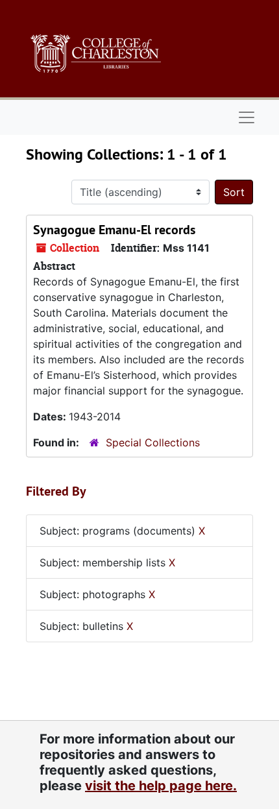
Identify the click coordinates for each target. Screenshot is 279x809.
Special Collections (153, 442)
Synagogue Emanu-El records (114, 229)
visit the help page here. (161, 785)
